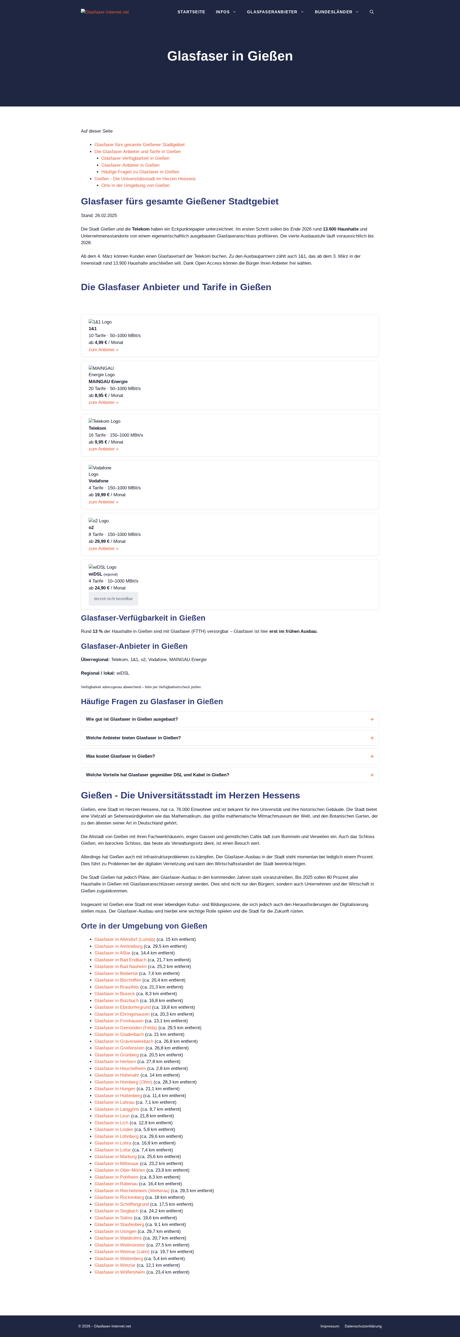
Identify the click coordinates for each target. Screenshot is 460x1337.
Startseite (191, 12)
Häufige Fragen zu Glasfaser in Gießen (140, 171)
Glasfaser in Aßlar (112, 952)
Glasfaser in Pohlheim (116, 1177)
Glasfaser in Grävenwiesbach (124, 1041)
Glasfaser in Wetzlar (115, 1265)
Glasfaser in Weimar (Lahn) (122, 1251)
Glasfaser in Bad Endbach (120, 959)
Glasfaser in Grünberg (117, 1054)
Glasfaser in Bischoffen (118, 980)
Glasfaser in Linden (114, 1129)
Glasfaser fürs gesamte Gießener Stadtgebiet (140, 144)
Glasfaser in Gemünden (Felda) (126, 1027)
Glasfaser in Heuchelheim (120, 1068)
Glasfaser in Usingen (115, 1231)
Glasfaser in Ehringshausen (122, 1014)
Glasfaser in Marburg (116, 1156)
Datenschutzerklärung (363, 1326)
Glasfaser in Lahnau (114, 1102)
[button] (371, 12)
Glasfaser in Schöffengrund (122, 1204)
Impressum (330, 1326)
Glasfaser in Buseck (115, 993)
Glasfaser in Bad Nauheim (121, 966)
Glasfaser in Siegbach (116, 1210)
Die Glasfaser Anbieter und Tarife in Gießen (138, 151)
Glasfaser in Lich (111, 1122)
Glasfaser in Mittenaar (117, 1163)
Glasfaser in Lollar (113, 1150)
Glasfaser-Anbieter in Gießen (130, 165)
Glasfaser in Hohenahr (117, 1075)
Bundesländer (333, 12)
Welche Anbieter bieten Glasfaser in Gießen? (133, 737)
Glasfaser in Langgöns (117, 1109)
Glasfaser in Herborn (115, 1061)
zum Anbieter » (103, 349)
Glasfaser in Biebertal (116, 973)
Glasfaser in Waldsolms (118, 1238)
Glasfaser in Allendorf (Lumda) (125, 939)
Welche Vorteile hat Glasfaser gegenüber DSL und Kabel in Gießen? (157, 774)
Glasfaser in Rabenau (116, 1183)
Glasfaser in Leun (112, 1115)
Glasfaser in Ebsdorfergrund (123, 1007)
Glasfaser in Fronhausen (119, 1020)
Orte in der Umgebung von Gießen (135, 185)
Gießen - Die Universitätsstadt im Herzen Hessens (145, 178)
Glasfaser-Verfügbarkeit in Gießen (135, 158)
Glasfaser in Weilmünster (120, 1245)
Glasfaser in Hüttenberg (118, 1095)
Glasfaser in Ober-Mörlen (120, 1170)
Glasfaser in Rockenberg (119, 1197)
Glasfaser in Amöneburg (118, 946)
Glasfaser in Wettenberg (119, 1258)
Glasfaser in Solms (114, 1217)
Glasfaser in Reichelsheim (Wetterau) (132, 1190)
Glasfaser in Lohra (113, 1143)
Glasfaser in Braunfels (117, 987)
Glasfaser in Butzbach (117, 1000)
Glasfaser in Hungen (115, 1088)
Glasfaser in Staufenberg (119, 1224)
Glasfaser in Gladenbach (119, 1034)
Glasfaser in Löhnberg (116, 1136)
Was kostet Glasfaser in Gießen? (120, 756)
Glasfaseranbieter (272, 12)
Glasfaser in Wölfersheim (120, 1272)
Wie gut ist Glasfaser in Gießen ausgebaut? (132, 719)
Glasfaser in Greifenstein (119, 1048)
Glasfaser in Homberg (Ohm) (123, 1082)
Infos (223, 12)
